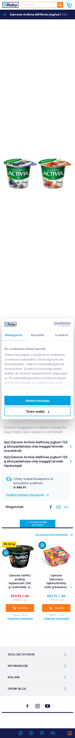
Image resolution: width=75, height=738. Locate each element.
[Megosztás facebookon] (51, 510)
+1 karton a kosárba (20, 618)
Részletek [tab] (37, 334)
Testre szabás (35, 411)
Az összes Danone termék (52, 534)
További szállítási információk (25, 494)
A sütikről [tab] (61, 334)
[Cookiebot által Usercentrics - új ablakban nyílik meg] (54, 324)
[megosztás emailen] (58, 510)
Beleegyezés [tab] (13, 334)
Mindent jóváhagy (37, 400)
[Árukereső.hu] (37, 722)
